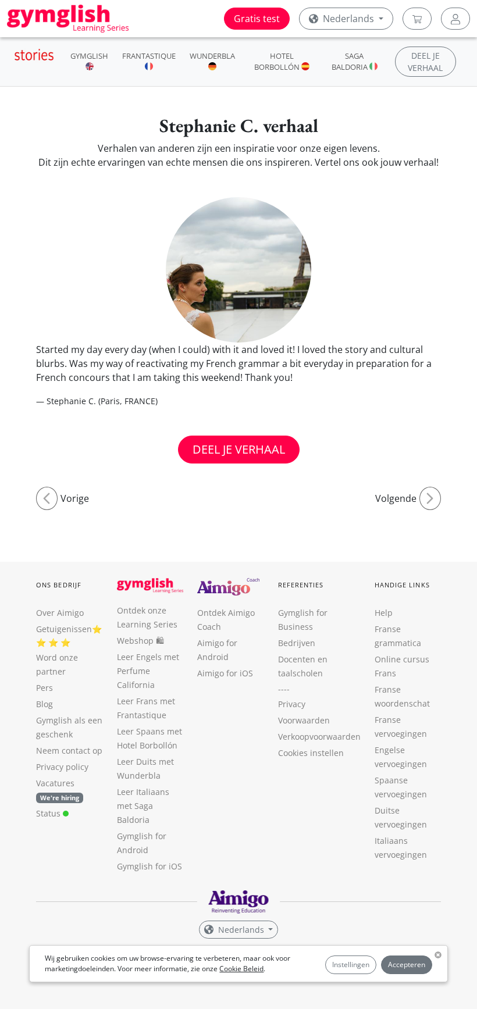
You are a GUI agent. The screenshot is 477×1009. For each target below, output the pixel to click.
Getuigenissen (64, 628)
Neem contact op (69, 750)
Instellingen (350, 964)
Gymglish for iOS (149, 866)
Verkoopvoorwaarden (319, 736)
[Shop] (417, 19)
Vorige (74, 498)
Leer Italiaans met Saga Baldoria (143, 805)
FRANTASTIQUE (149, 56)
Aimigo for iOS (225, 673)
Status (49, 813)
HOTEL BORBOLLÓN (277, 61)
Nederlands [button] (348, 18)
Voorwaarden (304, 720)
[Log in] (455, 19)
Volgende (396, 498)
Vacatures (55, 783)
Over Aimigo (60, 612)
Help (384, 612)
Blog (44, 703)
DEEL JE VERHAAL (239, 449)
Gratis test (257, 18)
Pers (44, 687)
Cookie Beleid (241, 969)
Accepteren (406, 964)
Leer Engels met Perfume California (148, 670)
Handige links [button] (402, 584)
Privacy (291, 703)
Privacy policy (62, 766)
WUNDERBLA (212, 56)
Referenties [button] (301, 584)
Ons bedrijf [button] (58, 584)
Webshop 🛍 (140, 640)
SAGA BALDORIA (350, 61)
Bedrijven (296, 642)
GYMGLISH (89, 56)
